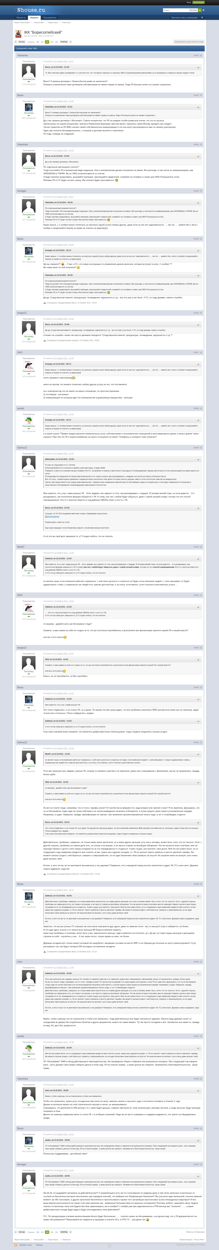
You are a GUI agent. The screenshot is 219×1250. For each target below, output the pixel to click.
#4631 (196, 595)
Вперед (64, 42)
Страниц (30, 42)
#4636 (196, 962)
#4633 (196, 687)
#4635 (196, 884)
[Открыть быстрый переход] (202, 18)
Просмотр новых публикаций (184, 18)
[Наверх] (109, 1245)
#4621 (196, 55)
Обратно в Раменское (195, 1232)
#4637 (196, 1036)
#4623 (196, 145)
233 (52, 42)
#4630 (196, 547)
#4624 (196, 191)
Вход (189, 2)
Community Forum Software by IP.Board (190, 1245)
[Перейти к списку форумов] (41, 10)
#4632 (196, 648)
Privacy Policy (199, 1239)
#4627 (196, 352)
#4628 (196, 408)
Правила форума (185, 1239)
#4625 (196, 239)
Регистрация (198, 2)
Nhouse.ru (21, 18)
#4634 (196, 742)
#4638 (196, 1079)
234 (56, 42)
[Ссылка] (52, 516)
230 (37, 42)
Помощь (39, 1245)
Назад (22, 42)
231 (42, 42)
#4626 (196, 313)
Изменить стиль (26, 1245)
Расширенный (203, 10)
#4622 (196, 95)
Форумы (34, 18)
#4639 (196, 1128)
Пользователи (49, 18)
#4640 (196, 1164)
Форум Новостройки (22, 1239)
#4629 (196, 448)
